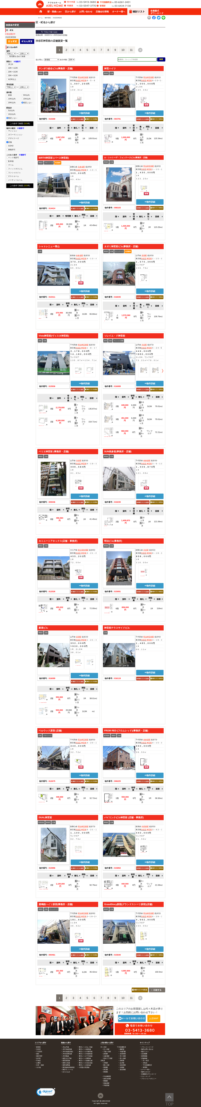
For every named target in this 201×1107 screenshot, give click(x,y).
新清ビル (43, 627)
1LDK (84, 972)
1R (84, 138)
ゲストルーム (13, 176)
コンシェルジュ (14, 173)
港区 (37, 1054)
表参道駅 (79, 255)
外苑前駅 (145, 826)
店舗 (46, 73)
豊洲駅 (105, 1067)
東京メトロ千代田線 (85, 1056)
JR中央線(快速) (67, 1051)
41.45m (93, 519)
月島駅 (105, 1063)
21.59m (159, 885)
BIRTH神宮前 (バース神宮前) (54, 157)
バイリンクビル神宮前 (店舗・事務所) (124, 817)
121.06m (158, 521)
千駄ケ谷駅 (107, 1051)
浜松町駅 (123, 1065)
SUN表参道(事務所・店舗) (118, 451)
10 (122, 49)
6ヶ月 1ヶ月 (142, 316)
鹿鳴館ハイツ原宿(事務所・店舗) (56, 904)
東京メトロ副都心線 (85, 1060)
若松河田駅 (107, 1078)
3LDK (149, 406)
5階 (117, 138)
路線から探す (66, 1043)
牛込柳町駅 (107, 1076)
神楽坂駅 (106, 1083)
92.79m (93, 885)
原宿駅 (144, 255)
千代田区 (39, 1051)
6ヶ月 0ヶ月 (141, 432)
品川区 (38, 1058)
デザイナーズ (49, 162)
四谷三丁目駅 (107, 1058)
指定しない (27, 103)
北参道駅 (81, 167)
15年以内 (26, 99)
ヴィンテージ (119, 251)
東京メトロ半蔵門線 (85, 1051)
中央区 (38, 1060)
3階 (51, 314)
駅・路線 (55, 11)
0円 (69, 138)
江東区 (38, 1063)
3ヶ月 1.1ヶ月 (77, 698)
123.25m (158, 227)
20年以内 (11, 103)
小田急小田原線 (84, 1067)
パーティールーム (15, 180)
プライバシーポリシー (148, 1078)
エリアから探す (40, 1043)
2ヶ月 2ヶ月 (141, 885)
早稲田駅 (106, 1085)
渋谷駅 (144, 345)
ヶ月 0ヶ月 (76, 409)
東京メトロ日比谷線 (85, 1063)
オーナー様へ (118, 11)
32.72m (93, 798)
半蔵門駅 (123, 1051)
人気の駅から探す (107, 1043)
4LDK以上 (12, 79)
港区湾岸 (39, 1056)
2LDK (149, 138)
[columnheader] (51, 128)
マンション (12, 131)
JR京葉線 (65, 1056)
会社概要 (144, 1054)
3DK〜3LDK (13, 75)
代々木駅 (106, 1049)
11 (131, 49)
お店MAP (153, 1018)
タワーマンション (15, 135)
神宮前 (83, 80)
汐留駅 (122, 1067)
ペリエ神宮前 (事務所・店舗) (54, 451)
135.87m (92, 409)
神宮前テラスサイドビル (117, 627)
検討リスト (145, 1051)
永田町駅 (123, 1054)
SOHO (10, 146)
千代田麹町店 (147, 1065)
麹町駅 (122, 1049)
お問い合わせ (85, 11)
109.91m (92, 138)
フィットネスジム (15, 169)
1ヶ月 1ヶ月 (77, 711)
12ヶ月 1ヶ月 (142, 227)
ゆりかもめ (66, 1072)
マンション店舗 (118, 340)
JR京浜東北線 (67, 1054)
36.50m (159, 798)
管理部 (145, 1067)
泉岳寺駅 (123, 1069)
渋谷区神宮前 (57, 18)
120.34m (158, 138)
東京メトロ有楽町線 (85, 1054)
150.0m (159, 972)
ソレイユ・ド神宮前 (114, 335)
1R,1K (10, 64)
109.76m (158, 316)
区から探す (70, 11)
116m (160, 608)
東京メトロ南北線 (85, 1065)
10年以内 (11, 99)
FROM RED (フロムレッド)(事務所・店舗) (126, 730)
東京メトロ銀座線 (85, 1049)
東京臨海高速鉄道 (68, 1067)
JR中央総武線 (67, 1049)
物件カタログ (145, 1072)
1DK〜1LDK (13, 68)
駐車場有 (107, 735)
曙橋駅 (105, 1081)
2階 (51, 225)
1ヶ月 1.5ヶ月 (77, 314)
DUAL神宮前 (45, 817)
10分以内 (11, 114)
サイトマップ (145, 1043)
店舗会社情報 (102, 11)
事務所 (41, 73)
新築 (40, 340)
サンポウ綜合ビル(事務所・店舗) (56, 68)
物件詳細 (85, 113)
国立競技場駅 (83, 550)
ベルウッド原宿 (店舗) (50, 730)
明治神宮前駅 (83, 77)
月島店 (145, 1063)
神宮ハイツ (110, 68)
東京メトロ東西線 (85, 1058)
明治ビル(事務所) (113, 541)
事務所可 (11, 150)
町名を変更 (27, 41)
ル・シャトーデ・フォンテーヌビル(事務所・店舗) (126, 157)
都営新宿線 (66, 1060)
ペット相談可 (13, 158)
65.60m (93, 314)
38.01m (93, 698)
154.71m (92, 422)
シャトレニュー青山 (49, 246)
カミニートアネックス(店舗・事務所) (58, 541)
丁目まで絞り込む (50, 32)
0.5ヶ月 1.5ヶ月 (141, 406)
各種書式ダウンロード (157, 12)
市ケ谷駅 (123, 1056)
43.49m (93, 225)
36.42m (93, 972)
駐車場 (11, 161)
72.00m (93, 608)
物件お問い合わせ (147, 1049)
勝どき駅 (106, 1065)
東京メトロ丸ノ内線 (85, 1047)
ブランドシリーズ (147, 1047)
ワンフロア (149, 316)
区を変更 (12, 41)
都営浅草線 (66, 1065)
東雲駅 (105, 1072)
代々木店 (146, 1060)
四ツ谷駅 (123, 1058)
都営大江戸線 (67, 1058)
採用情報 (144, 1056)
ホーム (41, 11)
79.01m (159, 406)
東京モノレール (67, 1069)
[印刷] (149, 19)
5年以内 (26, 95)
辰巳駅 (105, 1069)
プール (11, 165)
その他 (38, 1067)
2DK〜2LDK (13, 72)
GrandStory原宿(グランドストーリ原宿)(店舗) (128, 904)
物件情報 (48, 18)
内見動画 (57, 162)
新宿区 (38, 1047)
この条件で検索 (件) (20, 123)
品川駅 (122, 1063)
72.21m (159, 432)
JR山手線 (65, 1047)
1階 (117, 227)
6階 (51, 138)
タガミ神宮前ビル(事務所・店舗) (121, 246)
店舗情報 (144, 1058)
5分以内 (11, 110)
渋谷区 (78, 80)
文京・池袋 (40, 1065)
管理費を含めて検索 (17, 56)
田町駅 (122, 1060)
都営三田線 (66, 1063)
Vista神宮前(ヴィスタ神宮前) (54, 335)
